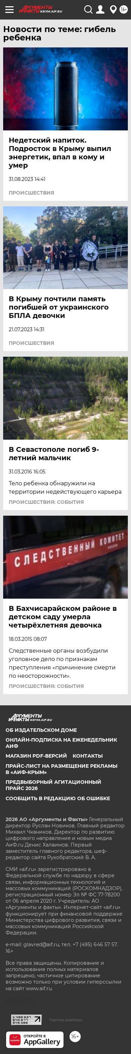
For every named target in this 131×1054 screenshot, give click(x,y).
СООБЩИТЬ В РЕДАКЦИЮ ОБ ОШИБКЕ (58, 798)
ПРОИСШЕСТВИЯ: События (46, 502)
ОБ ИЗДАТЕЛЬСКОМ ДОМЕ (41, 730)
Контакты (88, 756)
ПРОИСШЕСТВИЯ (31, 192)
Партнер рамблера (65, 1020)
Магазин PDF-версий (36, 756)
